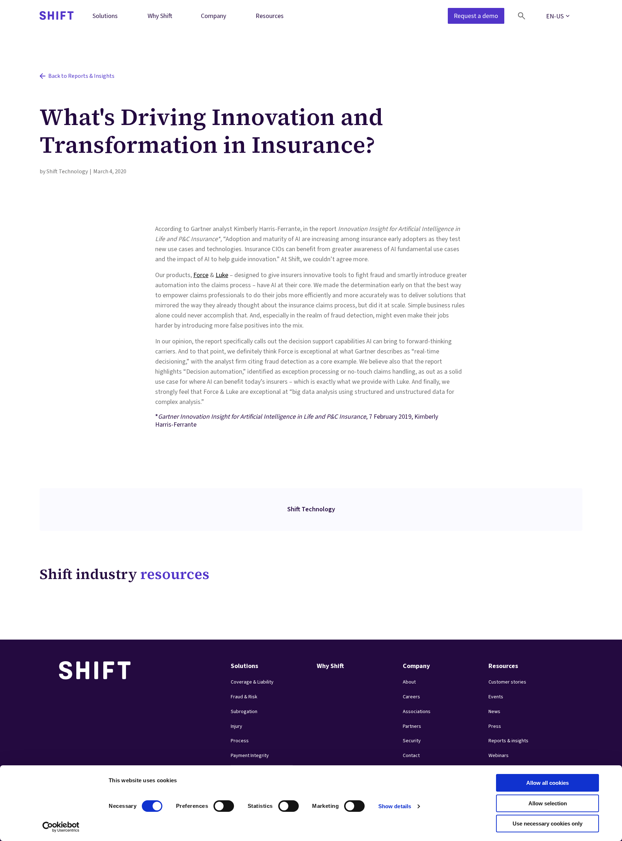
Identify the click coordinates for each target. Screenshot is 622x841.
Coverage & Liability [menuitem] (252, 682)
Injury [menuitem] (236, 726)
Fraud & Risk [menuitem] (244, 696)
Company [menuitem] (213, 16)
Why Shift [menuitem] (160, 16)
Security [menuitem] (412, 740)
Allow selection (547, 803)
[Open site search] (521, 16)
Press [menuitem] (494, 726)
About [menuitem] (409, 682)
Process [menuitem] (240, 740)
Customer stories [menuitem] (507, 682)
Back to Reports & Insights (81, 76)
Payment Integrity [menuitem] (250, 755)
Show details (394, 806)
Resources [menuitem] (270, 16)
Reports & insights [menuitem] (508, 740)
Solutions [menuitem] (105, 16)
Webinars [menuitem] (498, 755)
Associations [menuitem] (417, 711)
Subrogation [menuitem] (244, 711)
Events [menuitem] (495, 696)
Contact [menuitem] (411, 755)
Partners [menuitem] (412, 726)
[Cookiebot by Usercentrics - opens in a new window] (61, 827)
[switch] (217, 803)
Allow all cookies (547, 783)
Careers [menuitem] (411, 696)
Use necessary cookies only (547, 823)
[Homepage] (57, 16)
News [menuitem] (494, 711)
